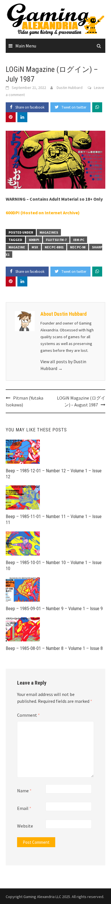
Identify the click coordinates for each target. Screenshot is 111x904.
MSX (35, 247)
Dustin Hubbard (70, 87)
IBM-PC (78, 240)
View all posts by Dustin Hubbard (63, 365)
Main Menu (25, 46)
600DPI (34, 240)
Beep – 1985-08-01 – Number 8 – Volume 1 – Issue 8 (54, 648)
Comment (28, 715)
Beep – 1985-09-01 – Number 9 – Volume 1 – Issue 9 (54, 608)
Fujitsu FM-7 (56, 240)
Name (24, 790)
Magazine (17, 247)
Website (25, 826)
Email (24, 808)
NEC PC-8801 (54, 247)
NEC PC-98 (77, 247)
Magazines (49, 232)
